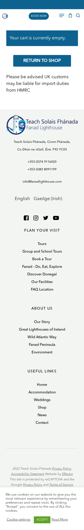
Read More (60, 520)
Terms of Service (61, 484)
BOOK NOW (39, 16)
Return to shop (42, 61)
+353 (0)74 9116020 (42, 161)
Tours (42, 244)
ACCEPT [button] (42, 519)
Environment (42, 352)
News (42, 415)
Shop (42, 408)
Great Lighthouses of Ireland (42, 330)
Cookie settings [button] (18, 520)
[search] (78, 15)
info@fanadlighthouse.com (42, 181)
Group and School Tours (42, 251)
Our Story (42, 322)
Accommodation (42, 392)
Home (42, 385)
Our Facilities (42, 282)
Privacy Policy (61, 468)
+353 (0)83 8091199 (42, 169)
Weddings (42, 400)
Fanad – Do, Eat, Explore (42, 267)
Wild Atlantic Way (42, 337)
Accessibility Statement (27, 474)
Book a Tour (42, 259)
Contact (42, 423)
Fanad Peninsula (42, 345)
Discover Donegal (42, 274)
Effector (67, 474)
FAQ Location (42, 289)
